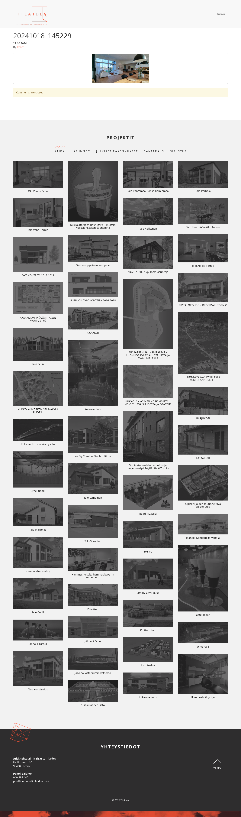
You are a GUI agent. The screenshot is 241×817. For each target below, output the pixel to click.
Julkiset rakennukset (117, 151)
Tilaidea (32, 14)
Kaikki (60, 151)
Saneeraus (154, 151)
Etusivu (220, 14)
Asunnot (81, 151)
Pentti (20, 47)
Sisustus (178, 151)
